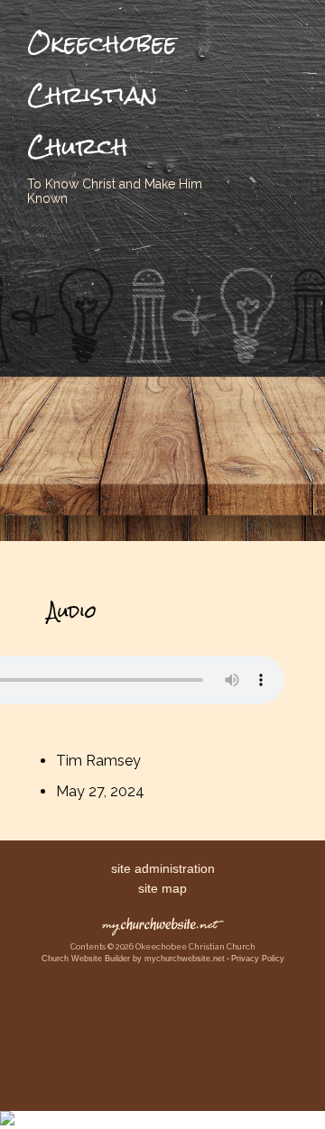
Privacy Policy (257, 958)
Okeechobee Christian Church (102, 94)
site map (162, 888)
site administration (163, 868)
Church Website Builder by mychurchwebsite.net (133, 958)
